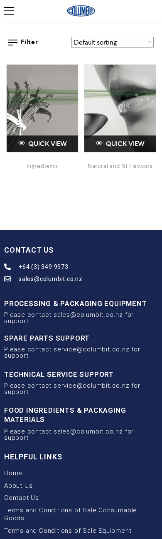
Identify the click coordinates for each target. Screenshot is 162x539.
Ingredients (42, 166)
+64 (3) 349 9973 (44, 266)
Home (13, 473)
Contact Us (21, 497)
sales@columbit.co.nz (51, 279)
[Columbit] (81, 11)
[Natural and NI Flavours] (120, 108)
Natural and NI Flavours (120, 166)
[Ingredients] (42, 108)
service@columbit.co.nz (92, 349)
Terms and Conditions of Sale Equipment (67, 530)
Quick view (47, 143)
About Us (18, 485)
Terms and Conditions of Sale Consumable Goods (70, 514)
